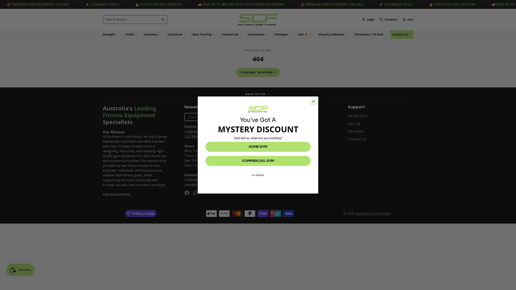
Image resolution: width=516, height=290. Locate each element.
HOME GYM (258, 147)
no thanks (258, 175)
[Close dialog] (313, 101)
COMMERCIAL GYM (258, 161)
